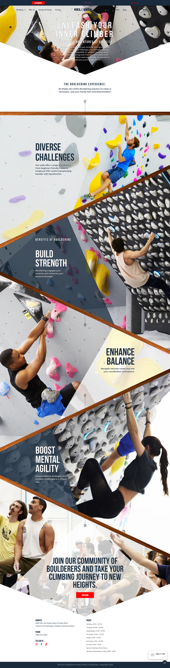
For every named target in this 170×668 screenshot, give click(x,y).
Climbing (19, 10)
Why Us (32, 10)
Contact (116, 10)
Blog (124, 10)
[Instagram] (132, 3)
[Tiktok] (137, 3)
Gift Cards (87, 3)
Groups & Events (45, 10)
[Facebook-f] (134, 3)
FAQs (107, 10)
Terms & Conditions (65, 665)
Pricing (58, 10)
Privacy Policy (81, 665)
